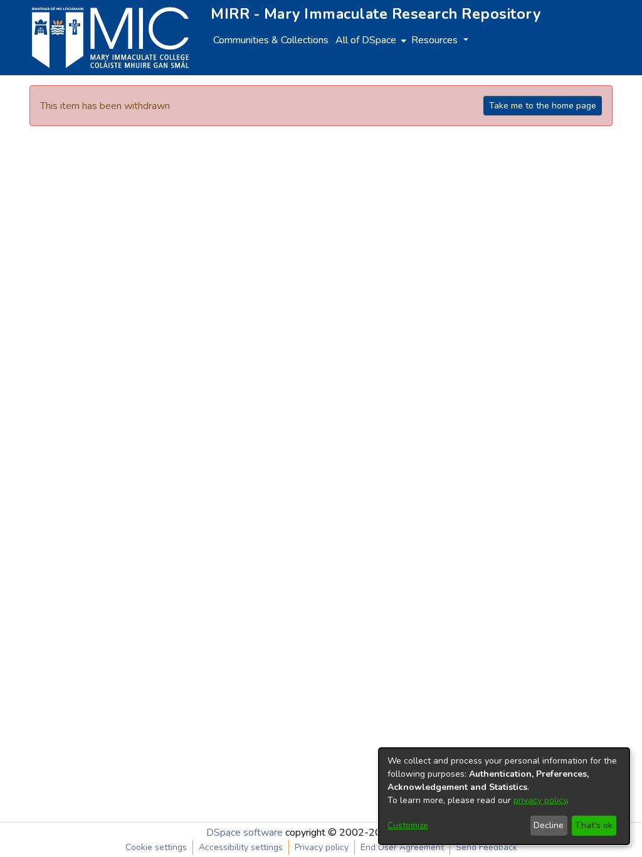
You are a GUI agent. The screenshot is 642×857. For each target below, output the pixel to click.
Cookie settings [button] (156, 847)
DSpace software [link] (244, 832)
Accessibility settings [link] (241, 847)
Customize (407, 825)
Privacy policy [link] (322, 847)
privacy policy (540, 800)
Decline (549, 825)
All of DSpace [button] (365, 40)
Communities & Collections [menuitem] (271, 40)
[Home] (110, 37)
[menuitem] (369, 40)
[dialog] (504, 796)
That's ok (594, 825)
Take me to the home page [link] (542, 106)
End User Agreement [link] (402, 847)
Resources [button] (435, 40)
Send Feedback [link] (486, 847)
